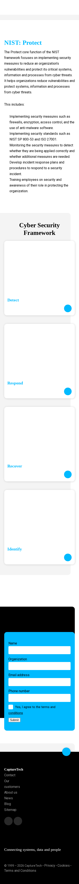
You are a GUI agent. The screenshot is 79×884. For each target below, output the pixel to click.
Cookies (64, 866)
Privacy (49, 866)
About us (10, 792)
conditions (15, 713)
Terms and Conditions (20, 871)
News (8, 798)
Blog (7, 804)
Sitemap (10, 810)
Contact (9, 775)
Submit (14, 720)
